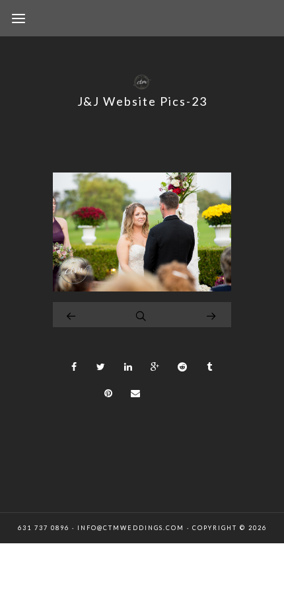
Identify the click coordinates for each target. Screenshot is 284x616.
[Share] (74, 367)
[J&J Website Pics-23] (142, 287)
